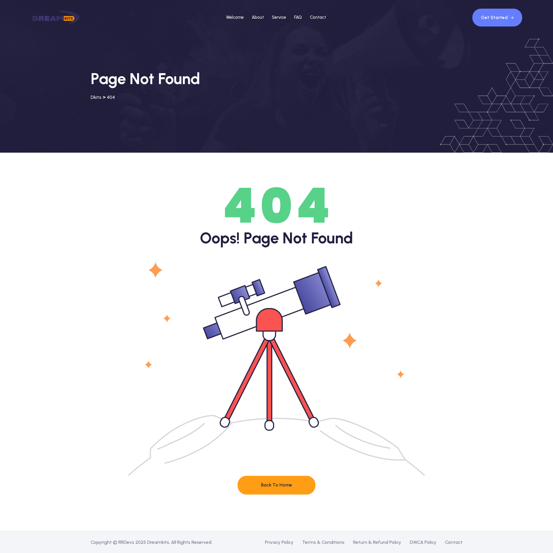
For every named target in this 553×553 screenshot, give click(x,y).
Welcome (235, 17)
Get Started (495, 17)
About (258, 17)
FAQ (298, 17)
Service (279, 17)
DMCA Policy (423, 542)
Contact (318, 17)
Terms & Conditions (323, 542)
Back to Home (276, 485)
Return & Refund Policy (377, 542)
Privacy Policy (279, 542)
